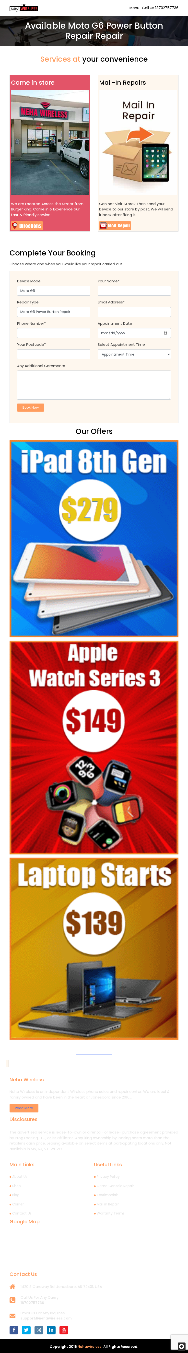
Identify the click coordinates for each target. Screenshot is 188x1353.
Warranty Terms (111, 1213)
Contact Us (22, 1213)
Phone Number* (31, 323)
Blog (15, 1194)
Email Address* (111, 302)
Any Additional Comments (41, 365)
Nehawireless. (90, 1346)
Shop (16, 1185)
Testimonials (107, 1194)
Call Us (160, 7)
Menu (134, 7)
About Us (19, 1176)
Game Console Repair (115, 1185)
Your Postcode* (31, 344)
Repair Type (28, 302)
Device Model (29, 281)
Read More (24, 1108)
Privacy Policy (108, 1176)
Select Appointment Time (121, 344)
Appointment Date (115, 323)
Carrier (18, 1204)
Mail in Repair (108, 1204)
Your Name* (108, 281)
